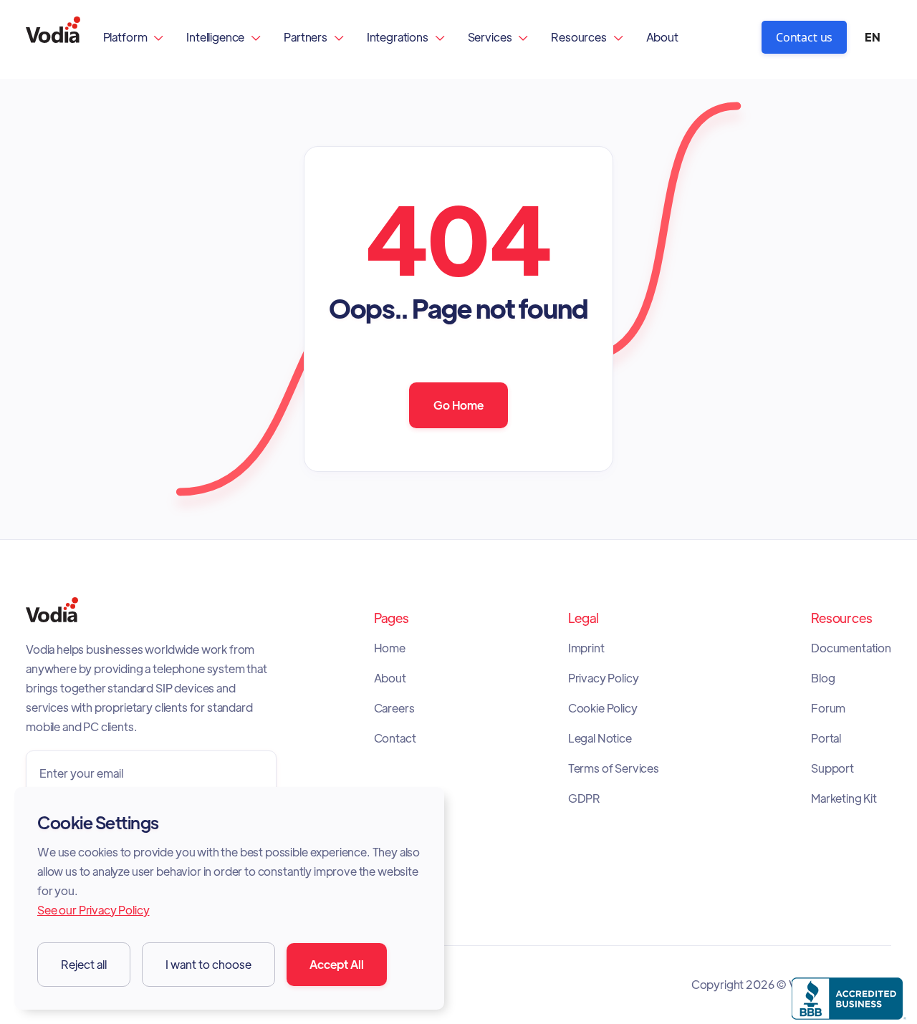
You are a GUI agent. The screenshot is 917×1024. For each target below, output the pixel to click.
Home (389, 648)
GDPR (584, 798)
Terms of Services (613, 768)
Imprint (586, 648)
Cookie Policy (603, 708)
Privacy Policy (603, 678)
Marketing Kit (844, 798)
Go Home (458, 404)
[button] (133, 37)
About (662, 36)
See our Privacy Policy (93, 909)
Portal (826, 738)
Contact (395, 738)
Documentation (851, 648)
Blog (823, 678)
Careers (394, 708)
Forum (828, 708)
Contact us (804, 37)
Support (832, 768)
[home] (53, 37)
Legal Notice (600, 738)
